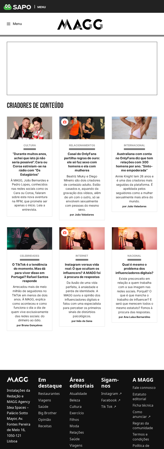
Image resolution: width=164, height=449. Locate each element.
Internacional (134, 145)
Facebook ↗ (110, 400)
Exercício (77, 413)
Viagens (44, 400)
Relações (77, 432)
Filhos (74, 419)
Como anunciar (142, 414)
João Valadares (84, 214)
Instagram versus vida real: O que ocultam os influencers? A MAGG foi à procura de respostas (82, 271)
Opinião (44, 419)
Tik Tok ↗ (108, 406)
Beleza (75, 400)
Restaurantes (49, 393)
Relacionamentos (82, 145)
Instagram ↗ (111, 393)
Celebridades (29, 255)
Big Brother (47, 413)
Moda (74, 426)
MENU (41, 7)
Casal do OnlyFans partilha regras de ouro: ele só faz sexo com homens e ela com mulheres (82, 162)
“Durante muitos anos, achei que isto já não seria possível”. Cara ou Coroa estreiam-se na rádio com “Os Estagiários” (29, 164)
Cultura (29, 145)
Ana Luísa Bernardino (137, 317)
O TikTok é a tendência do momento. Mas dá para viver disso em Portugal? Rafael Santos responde (29, 273)
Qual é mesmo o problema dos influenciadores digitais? (134, 269)
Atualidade (78, 393)
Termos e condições (141, 436)
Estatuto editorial (139, 396)
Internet (82, 255)
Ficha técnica (143, 405)
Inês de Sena (84, 321)
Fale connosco (144, 387)
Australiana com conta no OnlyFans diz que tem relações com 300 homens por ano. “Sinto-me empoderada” (134, 162)
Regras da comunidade (143, 425)
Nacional (134, 255)
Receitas (45, 426)
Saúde (43, 406)
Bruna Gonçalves (32, 325)
